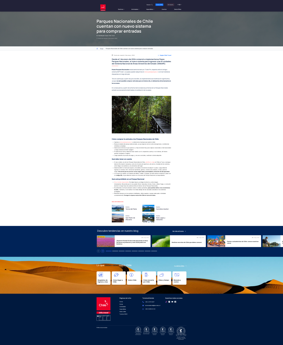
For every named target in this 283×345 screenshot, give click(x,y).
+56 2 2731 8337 (149, 302)
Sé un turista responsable (121, 182)
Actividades (134, 9)
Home (121, 301)
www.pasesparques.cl (151, 72)
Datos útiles (122, 311)
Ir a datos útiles (179, 266)
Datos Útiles (177, 9)
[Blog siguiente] (102, 251)
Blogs (101, 48)
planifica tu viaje (149, 162)
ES (178, 4)
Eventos (164, 9)
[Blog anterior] (98, 251)
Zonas (121, 304)
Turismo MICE (159, 4)
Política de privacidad (102, 327)
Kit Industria (170, 4)
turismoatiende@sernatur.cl (152, 305)
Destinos (120, 9)
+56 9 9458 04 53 (150, 309)
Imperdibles (149, 9)
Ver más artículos (178, 231)
